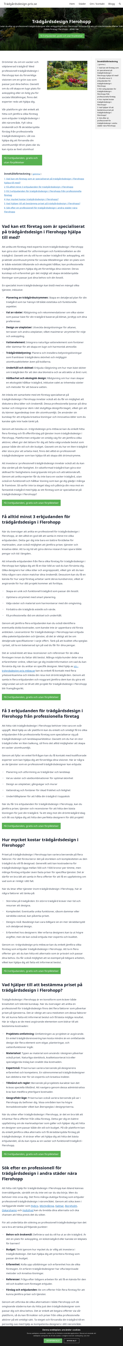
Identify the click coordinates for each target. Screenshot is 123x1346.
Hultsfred (28, 1210)
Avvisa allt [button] (71, 1341)
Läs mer (87, 1336)
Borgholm (71, 1205)
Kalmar (59, 1205)
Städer (82, 3)
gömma (36, 173)
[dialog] (61, 1336)
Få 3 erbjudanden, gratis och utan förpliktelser (61, 36)
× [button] (120, 1329)
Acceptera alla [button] (52, 1341)
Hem (72, 3)
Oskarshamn (9, 1210)
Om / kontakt (97, 3)
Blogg (111, 3)
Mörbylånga (47, 1205)
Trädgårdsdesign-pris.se (20, 4)
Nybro (34, 1205)
